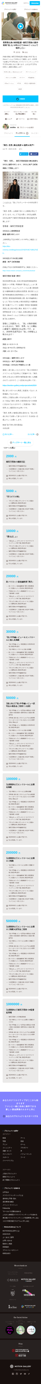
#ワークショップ (31, 72)
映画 (26, 52)
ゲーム (22, 1144)
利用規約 (6, 1247)
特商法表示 (7, 1253)
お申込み (6, 1192)
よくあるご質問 (8, 1237)
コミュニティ (7, 1147)
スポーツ (6, 1157)
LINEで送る (33, 119)
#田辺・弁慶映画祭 (29, 83)
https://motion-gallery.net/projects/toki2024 (19, 385)
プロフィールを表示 (26, 127)
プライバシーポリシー (10, 1250)
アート (22, 1138)
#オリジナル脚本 (11, 77)
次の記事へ (32, 434)
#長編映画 (31, 77)
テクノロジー (7, 1154)
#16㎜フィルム (9, 83)
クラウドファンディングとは (13, 1195)
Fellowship (6, 1208)
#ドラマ (22, 77)
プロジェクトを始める (31, 9)
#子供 (19, 83)
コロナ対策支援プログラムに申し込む (16, 1221)
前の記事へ (9, 434)
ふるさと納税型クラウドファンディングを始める (20, 1214)
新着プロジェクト (9, 1177)
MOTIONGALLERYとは (11, 1231)
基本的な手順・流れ (9, 1198)
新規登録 (36, 3)
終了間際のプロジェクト (11, 1180)
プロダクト (24, 1147)
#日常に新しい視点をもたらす (13, 72)
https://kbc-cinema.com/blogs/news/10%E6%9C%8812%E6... (20, 249)
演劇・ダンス (7, 1151)
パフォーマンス (26, 1154)
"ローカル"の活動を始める (12, 1211)
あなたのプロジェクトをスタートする (22, 1116)
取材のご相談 (7, 1243)
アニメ (5, 1144)
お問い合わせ (7, 1240)
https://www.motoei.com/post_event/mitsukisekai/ (19, 270)
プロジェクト (8, 133)
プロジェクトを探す (10, 9)
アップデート (22, 133)
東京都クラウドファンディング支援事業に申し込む (20, 1218)
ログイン (26, 3)
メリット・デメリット (10, 1205)
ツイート (21, 119)
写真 (4, 1141)
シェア (9, 119)
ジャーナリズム (8, 1160)
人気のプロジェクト (10, 1173)
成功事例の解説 (8, 1201)
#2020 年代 (6, 1234)
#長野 (20, 89)
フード (22, 1157)
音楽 (22, 1141)
